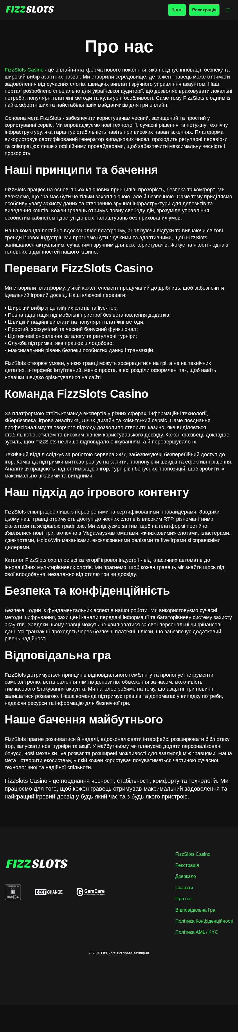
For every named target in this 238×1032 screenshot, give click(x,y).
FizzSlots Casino (24, 70)
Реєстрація (204, 9)
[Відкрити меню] (227, 9)
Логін (177, 9)
